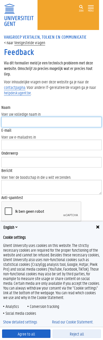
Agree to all (26, 334)
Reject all (77, 334)
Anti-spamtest (12, 197)
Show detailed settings (20, 322)
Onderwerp (9, 153)
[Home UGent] (21, 14)
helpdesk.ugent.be (17, 92)
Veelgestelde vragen (29, 42)
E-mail (6, 130)
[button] (90, 7)
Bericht (6, 170)
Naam (5, 107)
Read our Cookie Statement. (72, 322)
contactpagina (14, 87)
